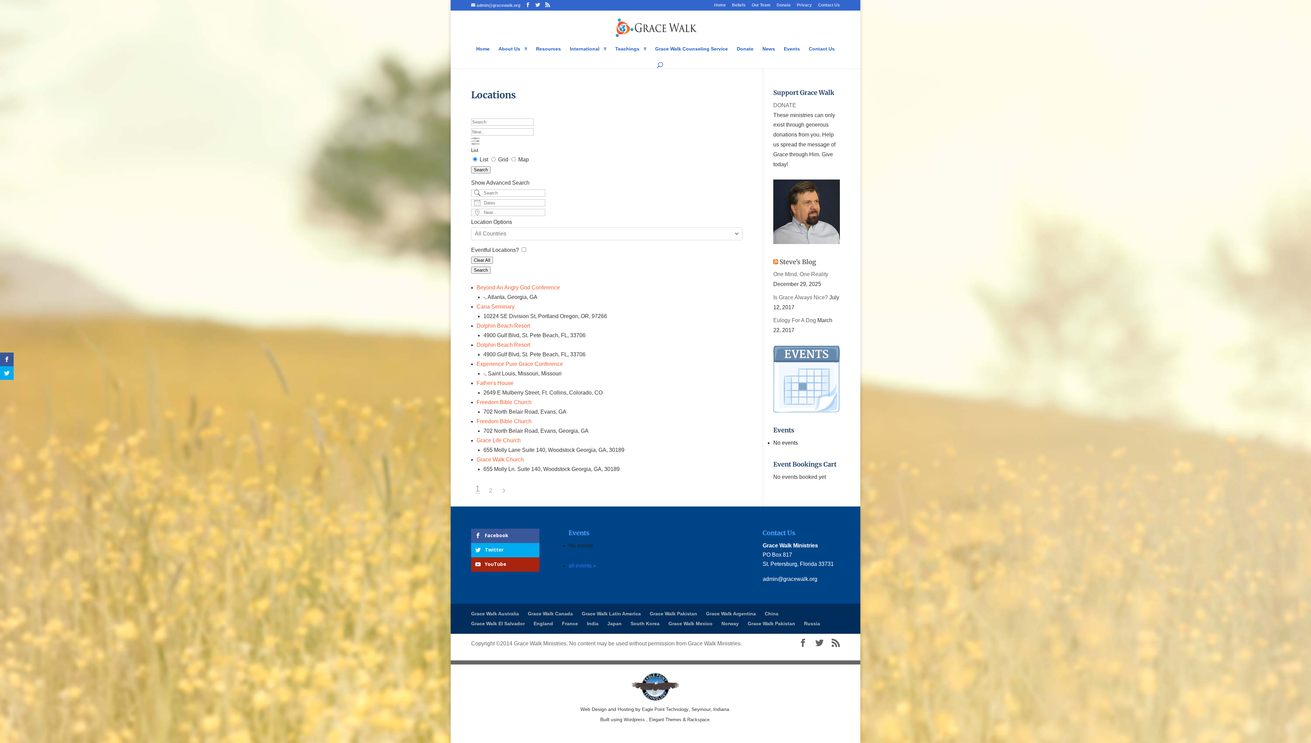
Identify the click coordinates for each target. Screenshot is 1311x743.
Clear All (482, 260)
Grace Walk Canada (550, 613)
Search (481, 169)
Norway (730, 623)
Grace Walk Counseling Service (691, 49)
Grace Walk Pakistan (673, 613)
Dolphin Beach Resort (503, 326)
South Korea (645, 623)
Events (792, 49)
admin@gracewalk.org (790, 579)
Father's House (495, 383)
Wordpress (634, 719)
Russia (812, 623)
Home (720, 5)
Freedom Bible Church (504, 402)
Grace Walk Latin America (611, 613)
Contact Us (829, 5)
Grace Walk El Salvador (498, 623)
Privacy (804, 5)
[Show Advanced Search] (475, 141)
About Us (509, 49)
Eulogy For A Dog (794, 320)
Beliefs (739, 5)
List (474, 150)
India (592, 623)
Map (523, 159)
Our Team (761, 5)
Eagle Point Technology (665, 709)
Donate (784, 5)
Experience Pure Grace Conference (520, 364)
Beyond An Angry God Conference (518, 287)
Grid (503, 159)
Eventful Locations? (495, 250)
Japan (614, 623)
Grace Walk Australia (495, 613)
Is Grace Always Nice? (800, 297)
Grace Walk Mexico (690, 623)
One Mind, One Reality (800, 274)
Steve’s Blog (797, 262)
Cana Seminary (495, 307)
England (543, 623)
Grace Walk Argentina (731, 613)
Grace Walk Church (500, 459)
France (570, 623)
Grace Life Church (499, 440)
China (771, 613)
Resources (548, 49)
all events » (582, 566)
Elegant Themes (665, 719)
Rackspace (698, 719)
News (768, 49)
